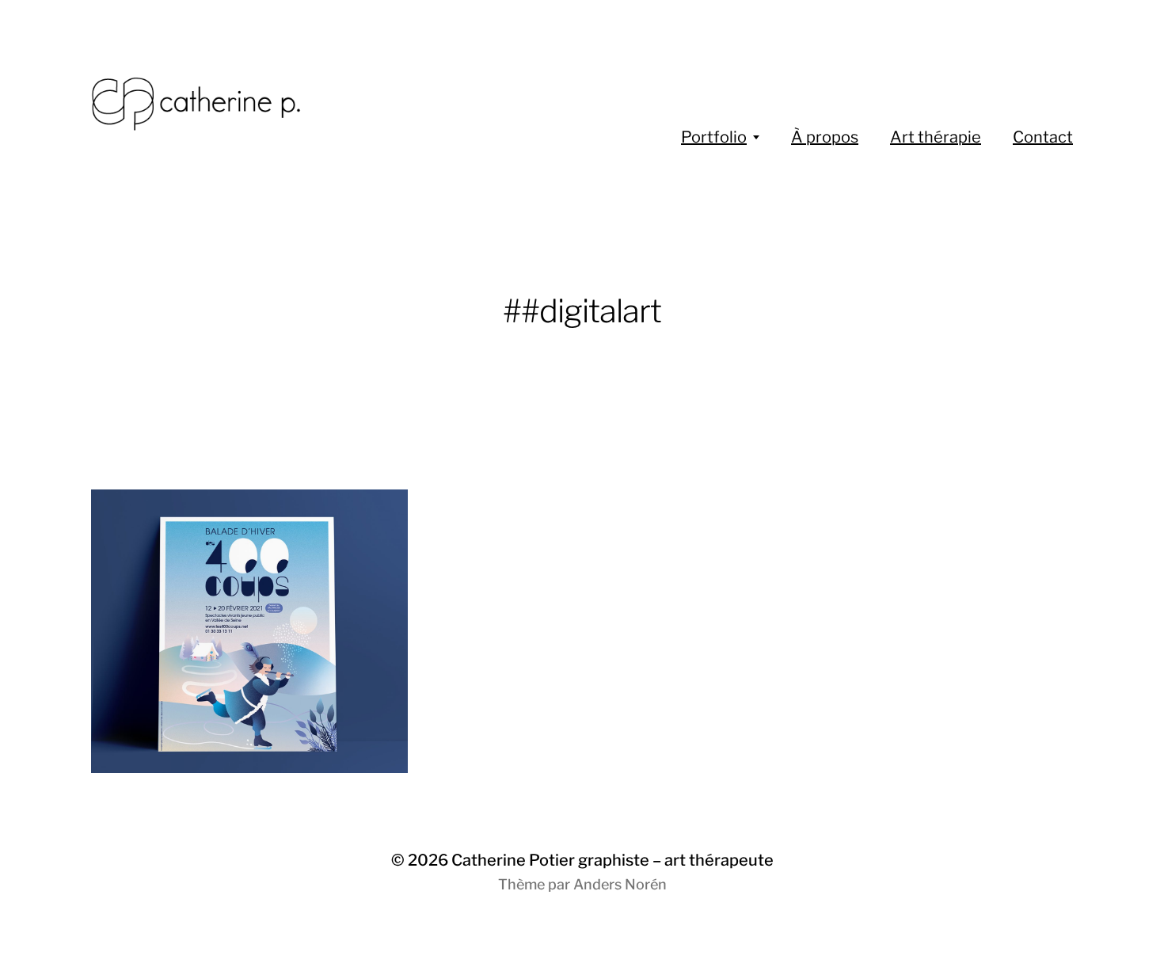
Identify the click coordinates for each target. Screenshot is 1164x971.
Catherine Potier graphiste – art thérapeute (612, 860)
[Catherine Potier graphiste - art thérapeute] (261, 103)
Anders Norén (620, 884)
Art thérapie (935, 137)
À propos (824, 137)
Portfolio (714, 137)
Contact (1043, 137)
